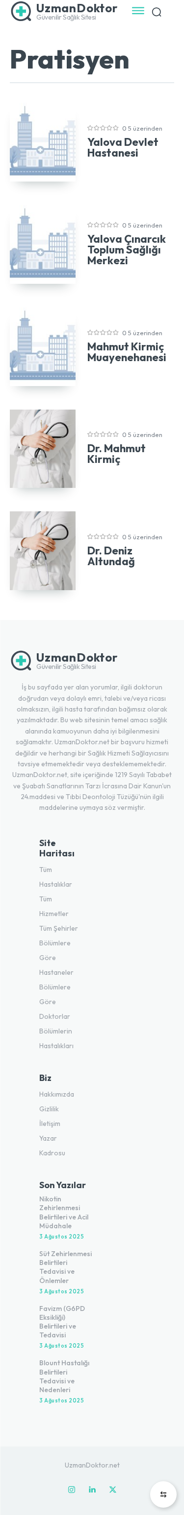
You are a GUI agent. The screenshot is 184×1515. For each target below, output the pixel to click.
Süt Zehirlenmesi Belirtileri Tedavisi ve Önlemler (65, 1267)
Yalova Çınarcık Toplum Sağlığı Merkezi (126, 249)
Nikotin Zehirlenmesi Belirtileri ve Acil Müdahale (63, 1212)
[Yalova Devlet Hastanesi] (43, 142)
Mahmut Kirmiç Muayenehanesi (126, 352)
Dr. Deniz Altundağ (111, 556)
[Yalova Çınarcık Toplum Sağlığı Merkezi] (43, 244)
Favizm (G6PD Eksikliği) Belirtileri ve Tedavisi (62, 1322)
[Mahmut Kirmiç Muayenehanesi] (43, 346)
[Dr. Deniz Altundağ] (43, 550)
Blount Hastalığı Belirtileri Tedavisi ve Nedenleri (64, 1376)
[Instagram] (71, 1490)
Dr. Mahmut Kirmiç (116, 453)
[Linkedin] (92, 1490)
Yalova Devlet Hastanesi (122, 147)
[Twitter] (113, 1490)
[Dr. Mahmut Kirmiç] (43, 449)
